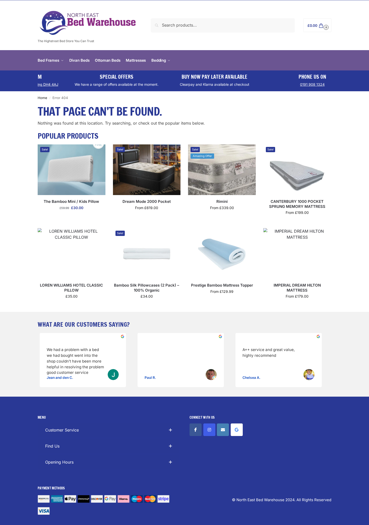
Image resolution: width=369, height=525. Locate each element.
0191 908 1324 (288, 84)
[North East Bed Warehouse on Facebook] (196, 429)
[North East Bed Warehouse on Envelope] (223, 429)
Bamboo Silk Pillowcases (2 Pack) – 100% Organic (146, 288)
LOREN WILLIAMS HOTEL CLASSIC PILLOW (71, 288)
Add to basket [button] (71, 218)
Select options (146, 218)
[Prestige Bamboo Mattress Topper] (222, 253)
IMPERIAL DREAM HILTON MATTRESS (297, 288)
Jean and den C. (60, 378)
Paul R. (150, 378)
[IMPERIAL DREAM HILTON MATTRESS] (297, 253)
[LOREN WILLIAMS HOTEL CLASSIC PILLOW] (71, 253)
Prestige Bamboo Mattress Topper (222, 285)
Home (42, 98)
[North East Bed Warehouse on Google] (237, 429)
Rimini (222, 201)
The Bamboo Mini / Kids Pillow (71, 201)
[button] (317, 25)
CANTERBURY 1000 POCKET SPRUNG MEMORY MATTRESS (297, 204)
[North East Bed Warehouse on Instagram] (209, 429)
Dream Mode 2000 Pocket (146, 201)
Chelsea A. (251, 378)
